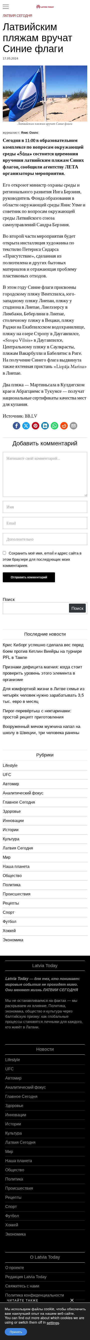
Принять (16, 1332)
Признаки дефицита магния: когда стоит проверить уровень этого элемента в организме (42, 672)
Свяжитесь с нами (22, 1286)
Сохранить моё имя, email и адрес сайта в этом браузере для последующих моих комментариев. (42, 559)
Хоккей (9, 931)
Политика (11, 885)
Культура (11, 839)
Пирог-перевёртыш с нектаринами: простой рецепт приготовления (37, 713)
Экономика (13, 940)
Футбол (9, 921)
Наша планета (16, 866)
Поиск (8, 599)
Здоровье (12, 811)
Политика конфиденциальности (34, 1295)
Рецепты (11, 903)
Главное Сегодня (19, 802)
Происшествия (16, 894)
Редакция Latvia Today (25, 1277)
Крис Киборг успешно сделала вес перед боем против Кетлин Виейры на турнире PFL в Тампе (43, 650)
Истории (10, 830)
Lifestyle (10, 765)
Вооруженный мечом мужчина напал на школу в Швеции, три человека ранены (41, 729)
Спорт (8, 912)
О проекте (14, 1268)
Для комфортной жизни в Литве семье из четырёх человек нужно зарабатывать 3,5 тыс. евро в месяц (43, 694)
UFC (7, 775)
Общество (12, 876)
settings (53, 1322)
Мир (6, 857)
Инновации (13, 820)
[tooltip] (16, 425)
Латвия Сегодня (17, 16)
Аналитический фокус (23, 793)
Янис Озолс (29, 132)
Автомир (11, 784)
